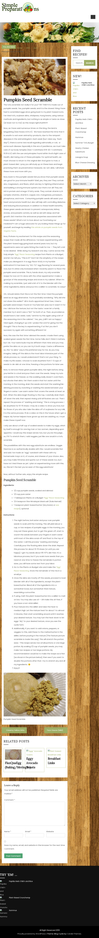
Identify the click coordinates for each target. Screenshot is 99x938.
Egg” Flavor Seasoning (54, 498)
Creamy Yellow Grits (15, 730)
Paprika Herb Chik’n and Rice (88, 84)
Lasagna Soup (81, 157)
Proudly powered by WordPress (31, 933)
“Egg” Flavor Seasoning (24, 254)
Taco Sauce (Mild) (55, 730)
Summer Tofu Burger (84, 142)
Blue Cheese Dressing (85, 162)
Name (7, 831)
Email (28, 831)
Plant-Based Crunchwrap (19, 897)
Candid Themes (74, 933)
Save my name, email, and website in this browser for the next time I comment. (34, 847)
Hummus (79, 137)
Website (50, 831)
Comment (9, 800)
